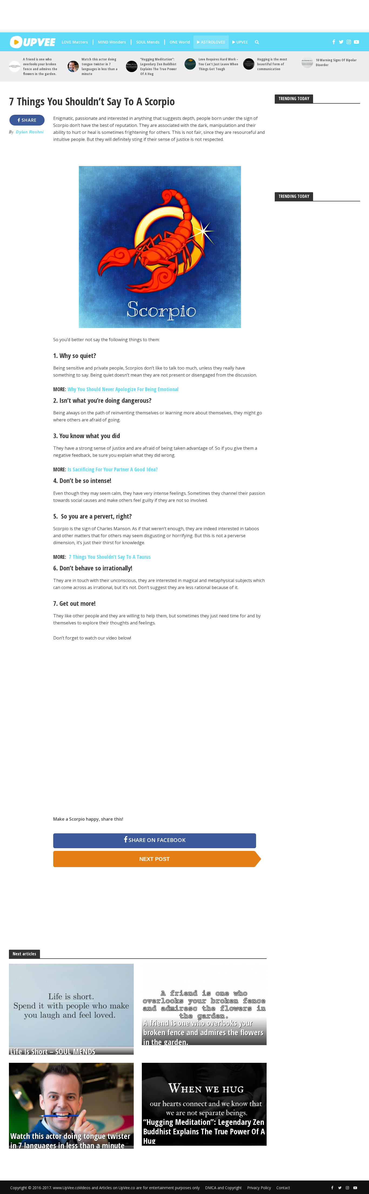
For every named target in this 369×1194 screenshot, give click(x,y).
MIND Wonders (112, 42)
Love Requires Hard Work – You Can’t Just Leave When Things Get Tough (218, 64)
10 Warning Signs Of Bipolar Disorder (336, 62)
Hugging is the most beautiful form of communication (272, 64)
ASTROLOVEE (212, 42)
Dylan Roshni (29, 132)
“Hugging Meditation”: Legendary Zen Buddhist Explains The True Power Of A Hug (158, 66)
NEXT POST (154, 859)
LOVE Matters (75, 42)
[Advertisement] (184, 16)
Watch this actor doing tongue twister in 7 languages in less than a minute (100, 66)
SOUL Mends (147, 42)
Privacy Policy (259, 1187)
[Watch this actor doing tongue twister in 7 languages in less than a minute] (73, 66)
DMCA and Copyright (223, 1187)
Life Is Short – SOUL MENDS (52, 1051)
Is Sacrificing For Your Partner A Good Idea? (113, 469)
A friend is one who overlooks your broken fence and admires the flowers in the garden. (40, 66)
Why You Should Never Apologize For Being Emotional (123, 389)
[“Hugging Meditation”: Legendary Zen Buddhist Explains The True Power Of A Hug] (131, 66)
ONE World (180, 42)
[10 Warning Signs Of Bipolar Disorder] (307, 62)
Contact (283, 1187)
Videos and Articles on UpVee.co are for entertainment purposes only (139, 1187)
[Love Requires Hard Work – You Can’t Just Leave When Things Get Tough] (190, 64)
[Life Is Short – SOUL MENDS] (71, 1005)
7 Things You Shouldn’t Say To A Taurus (109, 556)
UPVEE (241, 42)
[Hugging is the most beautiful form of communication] (248, 64)
